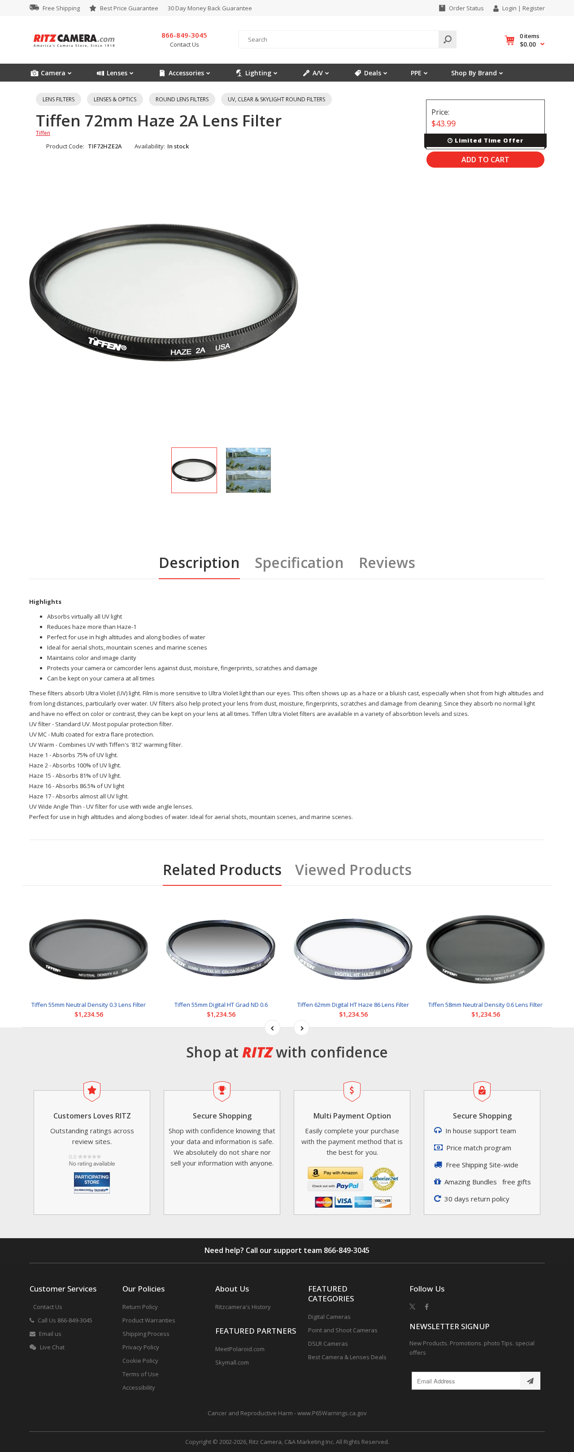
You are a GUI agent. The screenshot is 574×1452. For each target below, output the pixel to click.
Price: (440, 112)
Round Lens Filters (182, 99)
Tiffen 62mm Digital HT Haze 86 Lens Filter (353, 1005)
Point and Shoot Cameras (343, 1330)
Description (199, 562)
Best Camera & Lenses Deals (347, 1357)
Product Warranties (148, 1320)
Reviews (387, 562)
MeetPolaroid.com (240, 1349)
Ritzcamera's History (243, 1307)
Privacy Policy (140, 1347)
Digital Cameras (329, 1317)
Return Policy (140, 1307)
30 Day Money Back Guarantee (210, 8)
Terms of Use (140, 1374)
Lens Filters (58, 99)
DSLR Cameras (328, 1343)
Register (533, 8)
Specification (299, 562)
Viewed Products (353, 869)
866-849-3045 (347, 1250)
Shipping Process (146, 1334)
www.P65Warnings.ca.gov (332, 1413)
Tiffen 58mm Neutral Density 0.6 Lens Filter (485, 1005)
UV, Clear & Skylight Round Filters (276, 99)
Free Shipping (61, 8)
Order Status (466, 8)
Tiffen (43, 133)
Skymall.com (232, 1362)
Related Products (222, 869)
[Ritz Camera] (74, 50)
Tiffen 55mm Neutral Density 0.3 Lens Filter (88, 1005)
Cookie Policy (140, 1361)
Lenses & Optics (115, 99)
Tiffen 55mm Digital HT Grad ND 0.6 (221, 1005)
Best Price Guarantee (129, 8)
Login (509, 8)
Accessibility (138, 1387)
